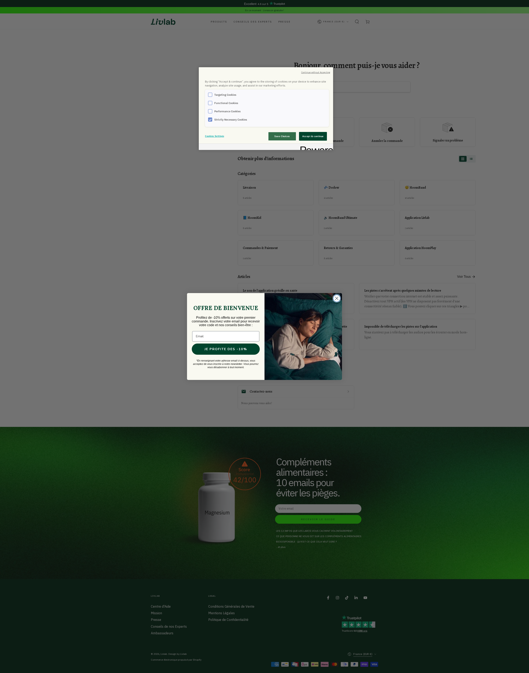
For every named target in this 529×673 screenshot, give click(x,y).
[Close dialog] (336, 298)
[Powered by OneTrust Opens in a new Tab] (315, 147)
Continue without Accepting (315, 72)
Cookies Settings (214, 136)
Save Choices (282, 136)
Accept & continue (313, 136)
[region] (266, 108)
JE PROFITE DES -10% (226, 349)
